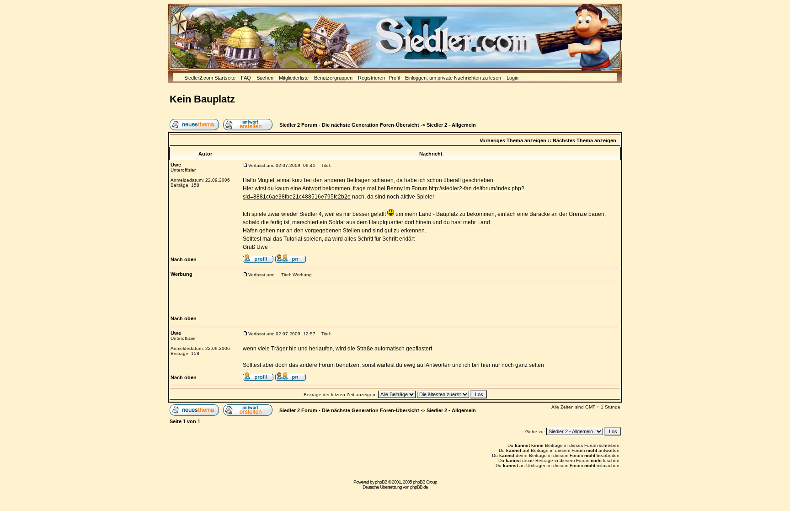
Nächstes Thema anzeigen (584, 140)
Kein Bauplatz (202, 99)
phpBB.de (419, 486)
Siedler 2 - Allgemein (451, 125)
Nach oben (184, 259)
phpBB (381, 481)
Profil (394, 78)
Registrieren (371, 78)
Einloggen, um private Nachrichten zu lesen (453, 78)
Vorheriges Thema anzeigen (513, 140)
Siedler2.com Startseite (209, 78)
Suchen (264, 78)
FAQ (246, 78)
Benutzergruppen (333, 78)
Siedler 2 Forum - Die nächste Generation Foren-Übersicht (349, 125)
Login (512, 78)
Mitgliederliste (294, 78)
